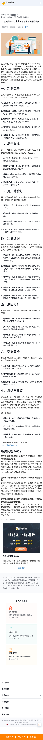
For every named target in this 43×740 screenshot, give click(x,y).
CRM (3, 15)
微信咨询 (9, 737)
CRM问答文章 (11, 15)
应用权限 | (20, 722)
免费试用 (33, 737)
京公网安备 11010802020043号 (17, 724)
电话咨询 (21, 737)
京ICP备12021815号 (31, 724)
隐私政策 (25, 722)
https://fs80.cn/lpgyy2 (10, 445)
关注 (26, 27)
